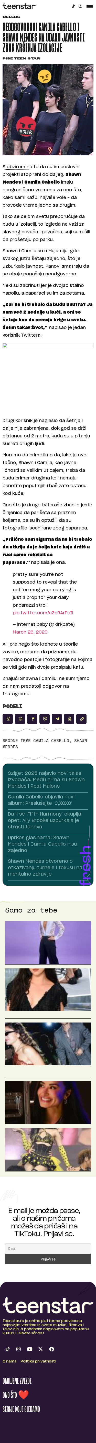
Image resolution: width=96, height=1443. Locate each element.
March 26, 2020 (30, 632)
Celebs (11, 17)
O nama (10, 1362)
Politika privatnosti (38, 1362)
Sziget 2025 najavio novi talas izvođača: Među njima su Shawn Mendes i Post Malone (46, 780)
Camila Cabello (51, 740)
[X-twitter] (40, 1349)
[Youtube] (29, 1349)
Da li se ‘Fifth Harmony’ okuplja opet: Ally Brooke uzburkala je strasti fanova (44, 820)
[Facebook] (51, 1349)
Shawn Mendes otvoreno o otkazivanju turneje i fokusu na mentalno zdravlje (45, 868)
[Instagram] (80, 6)
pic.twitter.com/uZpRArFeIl (43, 613)
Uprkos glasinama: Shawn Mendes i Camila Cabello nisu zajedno (42, 844)
